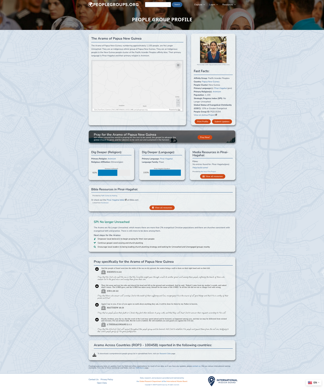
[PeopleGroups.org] (113, 4)
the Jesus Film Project (208, 172)
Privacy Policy (107, 379)
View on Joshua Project (204, 115)
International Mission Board (177, 381)
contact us (196, 366)
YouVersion (105, 203)
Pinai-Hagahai (220, 88)
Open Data (102, 383)
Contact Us (94, 379)
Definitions (140, 368)
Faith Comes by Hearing (109, 196)
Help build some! (200, 167)
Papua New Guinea (210, 81)
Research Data (165, 353)
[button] (203, 4)
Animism (217, 91)
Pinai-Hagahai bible (116, 200)
